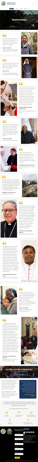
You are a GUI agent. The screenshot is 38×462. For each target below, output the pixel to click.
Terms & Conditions (30, 460)
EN (25, 8)
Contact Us (26, 429)
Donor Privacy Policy (23, 460)
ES (28, 8)
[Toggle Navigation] (33, 4)
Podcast (21, 8)
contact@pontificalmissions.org (29, 441)
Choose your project (18, 374)
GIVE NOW (12, 8)
